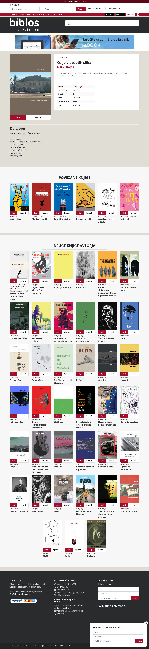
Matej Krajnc (65, 67)
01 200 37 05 (62, 587)
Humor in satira (62, 58)
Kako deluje (51, 14)
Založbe (21, 14)
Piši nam (59, 14)
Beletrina (38, 646)
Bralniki (27, 14)
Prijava (135, 598)
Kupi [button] (18, 117)
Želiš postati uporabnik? (111, 9)
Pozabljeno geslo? (94, 9)
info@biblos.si (63, 589)
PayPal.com (15, 594)
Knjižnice (14, 14)
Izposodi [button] (38, 117)
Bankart (25, 594)
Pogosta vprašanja (38, 14)
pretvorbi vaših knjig (63, 608)
